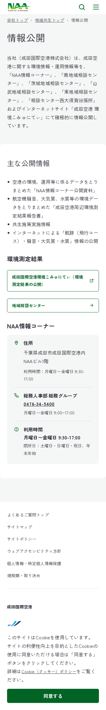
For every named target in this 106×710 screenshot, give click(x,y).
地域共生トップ (49, 20)
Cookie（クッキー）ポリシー (49, 671)
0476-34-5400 (39, 403)
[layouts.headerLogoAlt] (20, 7)
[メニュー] (96, 7)
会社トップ (17, 20)
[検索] (82, 7)
